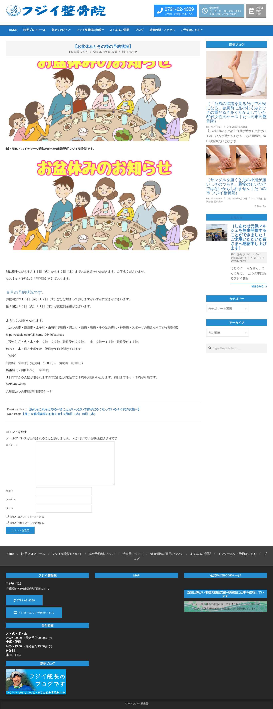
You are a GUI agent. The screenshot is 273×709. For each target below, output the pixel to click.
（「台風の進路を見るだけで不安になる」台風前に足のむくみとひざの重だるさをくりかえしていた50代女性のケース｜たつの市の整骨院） (236, 112)
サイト (9, 508)
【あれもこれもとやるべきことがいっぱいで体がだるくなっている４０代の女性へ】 (84, 409)
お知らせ (132, 51)
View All (260, 205)
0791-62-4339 (25, 600)
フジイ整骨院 (140, 703)
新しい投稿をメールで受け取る (27, 522)
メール (10, 499)
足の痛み (218, 201)
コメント (12, 444)
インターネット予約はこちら (35, 613)
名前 (9, 490)
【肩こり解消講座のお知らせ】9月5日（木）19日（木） (59, 413)
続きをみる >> (259, 286)
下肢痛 (259, 198)
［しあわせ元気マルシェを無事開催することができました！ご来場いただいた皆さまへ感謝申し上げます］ (249, 237)
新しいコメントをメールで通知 (27, 516)
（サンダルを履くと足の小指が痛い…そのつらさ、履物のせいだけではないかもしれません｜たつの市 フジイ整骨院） (236, 186)
